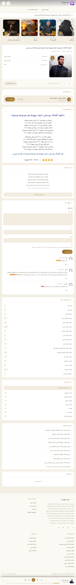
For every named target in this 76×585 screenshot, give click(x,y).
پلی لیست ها (33, 506)
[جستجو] (4, 3)
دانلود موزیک (68, 370)
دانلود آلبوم (69, 314)
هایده (70, 408)
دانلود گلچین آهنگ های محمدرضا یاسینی (59, 438)
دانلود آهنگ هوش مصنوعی (64, 353)
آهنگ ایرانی (33, 548)
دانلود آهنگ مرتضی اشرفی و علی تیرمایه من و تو (57, 463)
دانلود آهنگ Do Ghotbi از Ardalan (61, 434)
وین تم (3, 574)
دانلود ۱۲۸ (20, 99)
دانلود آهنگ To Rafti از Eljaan (62, 455)
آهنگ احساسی (32, 551)
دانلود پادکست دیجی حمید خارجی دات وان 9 (58, 467)
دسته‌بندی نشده (67, 374)
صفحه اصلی (44, 10)
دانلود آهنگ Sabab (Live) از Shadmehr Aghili (57, 430)
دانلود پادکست (68, 357)
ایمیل (71, 237)
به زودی (70, 306)
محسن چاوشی (68, 393)
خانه (71, 15)
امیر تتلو (69, 412)
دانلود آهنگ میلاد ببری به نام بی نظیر (60, 451)
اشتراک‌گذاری (9, 83)
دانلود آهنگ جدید (33, 10)
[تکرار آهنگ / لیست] (25, 580)
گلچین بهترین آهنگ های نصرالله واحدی (59, 447)
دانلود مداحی (68, 365)
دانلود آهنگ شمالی (67, 331)
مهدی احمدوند (68, 416)
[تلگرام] (59, 527)
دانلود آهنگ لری (67, 344)
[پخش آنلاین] (60, 33)
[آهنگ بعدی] (38, 580)
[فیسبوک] (72, 527)
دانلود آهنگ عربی (67, 335)
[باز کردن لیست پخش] (3, 581)
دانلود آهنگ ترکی (67, 323)
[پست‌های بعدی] (3, 30)
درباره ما (34, 509)
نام (72, 228)
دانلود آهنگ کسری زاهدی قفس (61, 459)
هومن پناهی (68, 401)
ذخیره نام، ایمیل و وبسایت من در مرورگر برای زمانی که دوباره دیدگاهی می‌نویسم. (52, 247)
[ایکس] (68, 527)
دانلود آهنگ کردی (67, 340)
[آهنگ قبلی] (29, 580)
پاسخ (66, 264)
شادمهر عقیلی (68, 397)
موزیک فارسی (32, 538)
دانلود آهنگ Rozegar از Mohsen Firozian (59, 442)
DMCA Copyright (32, 512)
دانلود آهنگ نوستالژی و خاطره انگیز (62, 348)
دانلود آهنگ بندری (67, 318)
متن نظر (70, 212)
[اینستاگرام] (63, 527)
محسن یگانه (69, 405)
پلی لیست (69, 310)
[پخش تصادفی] (41, 580)
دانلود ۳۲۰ (10, 99)
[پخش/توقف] (33, 580)
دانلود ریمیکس (68, 361)
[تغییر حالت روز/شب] (8, 3)
